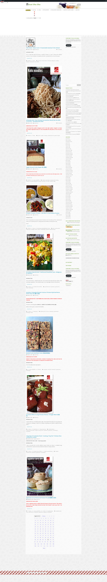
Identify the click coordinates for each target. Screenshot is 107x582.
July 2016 (67, 160)
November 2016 (68, 154)
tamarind (47, 229)
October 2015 (68, 173)
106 (47, 543)
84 (50, 537)
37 (53, 524)
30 (35, 524)
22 (35, 522)
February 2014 (68, 202)
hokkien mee (28, 229)
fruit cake (49, 369)
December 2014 (68, 187)
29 (53, 522)
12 (50, 518)
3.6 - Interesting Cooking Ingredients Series (43, 228)
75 (48, 535)
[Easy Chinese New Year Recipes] (73, 222)
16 (40, 520)
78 (35, 537)
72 (40, 535)
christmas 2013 (52, 180)
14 (35, 520)
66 (45, 533)
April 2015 (67, 181)
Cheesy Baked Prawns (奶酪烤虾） (71, 122)
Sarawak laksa (43, 229)
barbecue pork (43, 311)
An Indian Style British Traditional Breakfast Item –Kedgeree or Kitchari (44, 272)
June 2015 (67, 179)
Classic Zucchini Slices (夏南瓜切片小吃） (72, 97)
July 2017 (67, 143)
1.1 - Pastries (29, 511)
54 (35, 531)
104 (41, 543)
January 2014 (68, 203)
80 (40, 537)
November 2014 (68, 189)
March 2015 (68, 183)
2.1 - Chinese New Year (42, 429)
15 (37, 520)
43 (48, 526)
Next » (44, 548)
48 (40, 528)
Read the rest (29, 58)
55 (37, 531)
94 (34, 541)
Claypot (57, 451)
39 (37, 526)
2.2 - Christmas (38, 369)
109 (35, 546)
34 (45, 524)
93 (53, 539)
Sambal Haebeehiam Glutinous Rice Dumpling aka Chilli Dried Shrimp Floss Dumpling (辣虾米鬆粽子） (73, 114)
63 (37, 533)
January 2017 (68, 151)
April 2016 (67, 164)
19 (48, 520)
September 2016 (68, 157)
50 (45, 528)
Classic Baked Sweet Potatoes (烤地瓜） (72, 109)
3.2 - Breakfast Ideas (49, 511)
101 (53, 541)
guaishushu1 (57, 286)
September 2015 (68, 174)
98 (45, 541)
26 (45, 522)
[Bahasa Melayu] (37, 16)
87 (37, 539)
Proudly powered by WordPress (31, 572)
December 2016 (68, 153)
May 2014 (67, 197)
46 (35, 528)
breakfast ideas (58, 511)
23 (37, 522)
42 (45, 526)
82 (45, 537)
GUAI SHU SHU (47, 286)
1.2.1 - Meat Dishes (34, 311)
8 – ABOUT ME (77, 9)
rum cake (47, 181)
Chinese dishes (44, 60)
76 (50, 535)
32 (40, 524)
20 (50, 520)
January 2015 (68, 186)
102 (35, 543)
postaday (57, 60)
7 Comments (60, 214)
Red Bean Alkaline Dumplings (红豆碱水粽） (73, 134)
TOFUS (38, 61)
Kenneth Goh (36, 49)
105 (44, 543)
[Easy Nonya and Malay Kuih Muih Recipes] (73, 231)
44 (50, 526)
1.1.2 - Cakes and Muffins (35, 180)
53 (53, 528)
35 (48, 524)
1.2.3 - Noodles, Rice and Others (36, 286)
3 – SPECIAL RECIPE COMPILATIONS (56, 9)
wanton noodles (57, 135)
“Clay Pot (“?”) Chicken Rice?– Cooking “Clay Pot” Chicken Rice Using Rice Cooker (43, 436)
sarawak (45, 135)
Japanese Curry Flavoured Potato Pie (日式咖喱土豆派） (41, 497)
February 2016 (68, 167)
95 (37, 541)
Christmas (45, 369)
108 (53, 543)
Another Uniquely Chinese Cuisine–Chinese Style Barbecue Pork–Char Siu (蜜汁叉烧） (43, 293)
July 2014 (67, 194)
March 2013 (68, 218)
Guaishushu (52, 286)
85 (53, 537)
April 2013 (67, 216)
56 (40, 531)
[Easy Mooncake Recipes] (73, 239)
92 (50, 539)
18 (45, 520)
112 (44, 546)
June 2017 (67, 144)
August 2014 (68, 193)
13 (53, 518)
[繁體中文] (37, 14)
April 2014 (67, 199)
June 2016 (67, 161)
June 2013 (67, 213)
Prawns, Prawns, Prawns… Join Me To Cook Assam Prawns (42, 213)
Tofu (35, 61)
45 (53, 526)
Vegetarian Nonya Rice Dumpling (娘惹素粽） (73, 105)
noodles (42, 135)
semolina (51, 181)
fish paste (49, 60)
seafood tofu (32, 61)
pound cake (44, 181)
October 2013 (68, 207)
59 (48, 531)
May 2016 (67, 163)
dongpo (36, 430)
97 (42, 541)
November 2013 (68, 206)
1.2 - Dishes (33, 60)
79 (37, 537)
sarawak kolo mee (51, 135)
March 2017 (68, 148)
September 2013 (68, 209)
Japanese (45, 512)
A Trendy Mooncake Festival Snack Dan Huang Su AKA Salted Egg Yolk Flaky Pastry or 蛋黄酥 (73, 91)
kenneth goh (31, 287)
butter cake (48, 180)
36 (50, 524)
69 (53, 533)
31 (37, 524)
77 (53, 535)
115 (53, 546)
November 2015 (68, 171)
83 (48, 537)
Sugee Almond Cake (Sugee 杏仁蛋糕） (36, 167)
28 (50, 522)
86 (35, 539)
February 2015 (68, 184)
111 (41, 546)
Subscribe (68, 45)
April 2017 (67, 147)
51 (48, 528)
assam (53, 228)
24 (40, 522)
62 (35, 533)
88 (40, 539)
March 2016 (68, 166)
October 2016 (68, 156)
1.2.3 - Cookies (43, 511)
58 (45, 531)
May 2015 (67, 180)
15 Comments (59, 123)
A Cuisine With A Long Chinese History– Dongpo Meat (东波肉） (43, 415)
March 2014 (68, 200)
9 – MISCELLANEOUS (29, 18)
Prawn (36, 229)
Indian (27, 287)
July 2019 (67, 138)
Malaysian (53, 60)
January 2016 (68, 168)
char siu (47, 311)
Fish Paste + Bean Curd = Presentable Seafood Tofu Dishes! (43, 48)
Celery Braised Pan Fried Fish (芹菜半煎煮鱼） (73, 93)
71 (37, 535)
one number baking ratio (33, 181)
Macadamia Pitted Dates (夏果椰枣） (72, 104)
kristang (57, 180)
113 (47, 546)
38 (35, 526)
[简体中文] (37, 12)
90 (45, 539)
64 (40, 533)
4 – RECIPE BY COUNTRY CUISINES (68, 9)
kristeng (27, 181)
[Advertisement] (53, 27)
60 (50, 531)
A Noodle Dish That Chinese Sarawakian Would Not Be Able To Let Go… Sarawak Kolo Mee (43, 120)
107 (50, 543)
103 (38, 543)
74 (45, 535)
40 (40, 526)
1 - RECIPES (29, 60)
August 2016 (68, 158)
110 (38, 546)
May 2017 (67, 145)
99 (47, 541)
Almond (44, 180)
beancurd (39, 60)
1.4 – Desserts (33, 9)
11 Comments (59, 49)
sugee (54, 181)
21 (53, 520)
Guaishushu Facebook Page (72, 258)
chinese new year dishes (30, 430)
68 (50, 533)
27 (48, 522)
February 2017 (68, 150)
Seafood (27, 61)
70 (35, 535)
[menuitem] (106, 1)
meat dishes (28, 431)
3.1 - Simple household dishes (48, 451)
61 (53, 531)
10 (45, 518)
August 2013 (68, 210)
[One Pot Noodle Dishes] (73, 235)
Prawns (39, 229)
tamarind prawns (52, 229)
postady (39, 181)
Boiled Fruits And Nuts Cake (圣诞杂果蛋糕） (38, 353)
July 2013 (67, 212)
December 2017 (68, 141)
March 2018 (68, 140)
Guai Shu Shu (34, 4)
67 (48, 533)
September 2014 (68, 192)
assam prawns (57, 228)
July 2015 (67, 177)
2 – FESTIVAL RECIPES (45, 9)
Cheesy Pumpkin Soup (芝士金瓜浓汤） (72, 111)
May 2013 (67, 215)
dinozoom (45, 572)
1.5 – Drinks (39, 9)
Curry (27, 512)
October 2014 (68, 190)
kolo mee (38, 135)
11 (48, 518)
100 (50, 541)
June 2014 (67, 196)
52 (50, 528)
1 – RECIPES (28, 9)
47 (37, 528)
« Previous (43, 516)
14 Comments (59, 168)
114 (50, 546)
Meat (32, 312)
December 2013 (68, 205)
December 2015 (68, 170)
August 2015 (68, 176)
